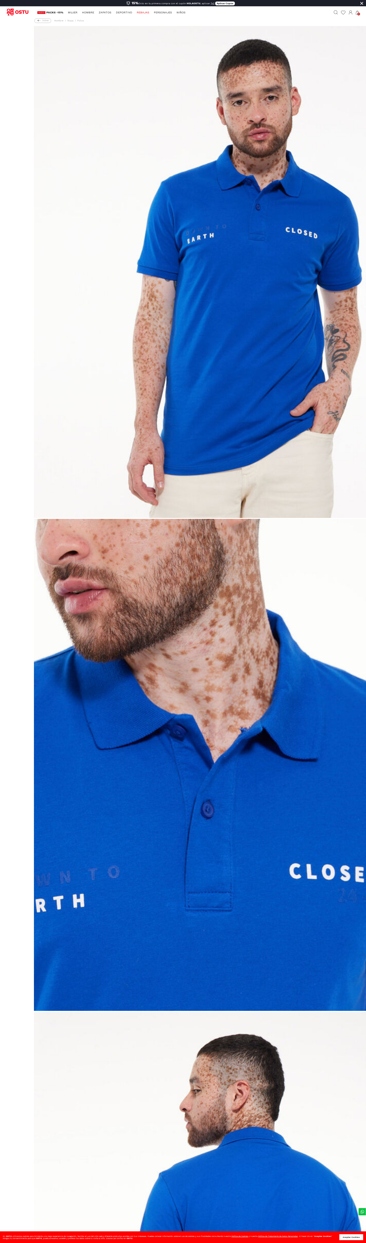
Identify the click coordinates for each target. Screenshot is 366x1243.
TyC (212, 3)
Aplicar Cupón (225, 3)
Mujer (72, 12)
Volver (45, 20)
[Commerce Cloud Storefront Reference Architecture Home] (19, 12)
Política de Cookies (239, 1236)
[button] (350, 12)
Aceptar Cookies (351, 1237)
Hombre (88, 12)
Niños (181, 12)
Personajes (163, 12)
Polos (80, 20)
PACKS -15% (54, 12)
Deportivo (124, 12)
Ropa (70, 20)
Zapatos (105, 12)
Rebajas (143, 12)
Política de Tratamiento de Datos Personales (278, 1236)
